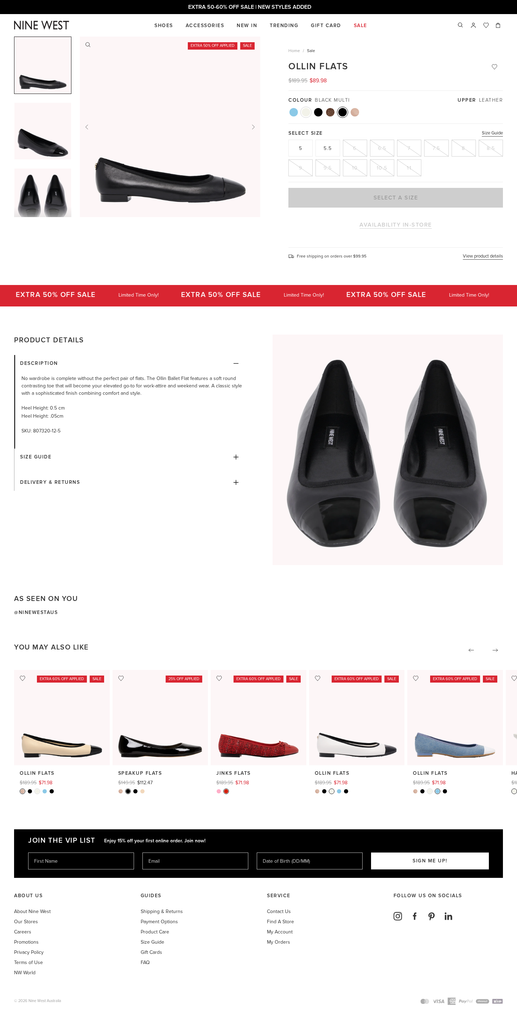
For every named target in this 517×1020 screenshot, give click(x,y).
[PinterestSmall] (431, 916)
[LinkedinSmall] (448, 916)
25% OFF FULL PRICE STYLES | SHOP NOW (258, 7)
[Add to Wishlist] (494, 66)
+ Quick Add (62, 753)
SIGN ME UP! (430, 861)
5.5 (328, 148)
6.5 (382, 148)
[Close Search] (461, 25)
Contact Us (279, 911)
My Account (280, 932)
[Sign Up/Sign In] (473, 25)
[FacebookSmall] (414, 916)
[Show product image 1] (42, 131)
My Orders (278, 942)
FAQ (145, 962)
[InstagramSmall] (397, 916)
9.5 (328, 168)
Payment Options (159, 922)
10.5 (382, 168)
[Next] (253, 127)
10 (355, 168)
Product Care (155, 932)
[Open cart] (498, 25)
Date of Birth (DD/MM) (283, 852)
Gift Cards (151, 952)
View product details (483, 256)
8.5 (491, 148)
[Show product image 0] (42, 65)
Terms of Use (28, 962)
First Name (45, 852)
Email (154, 852)
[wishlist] (486, 25)
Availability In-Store (395, 224)
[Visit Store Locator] (473, 25)
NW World (25, 973)
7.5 (436, 148)
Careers (22, 932)
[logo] (41, 25)
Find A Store (280, 922)
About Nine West (32, 911)
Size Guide (492, 133)
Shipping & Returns (162, 911)
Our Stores (26, 922)
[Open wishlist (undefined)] (486, 25)
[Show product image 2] (42, 197)
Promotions (26, 942)
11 (409, 168)
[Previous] (87, 127)
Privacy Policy (29, 952)
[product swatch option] (293, 112)
